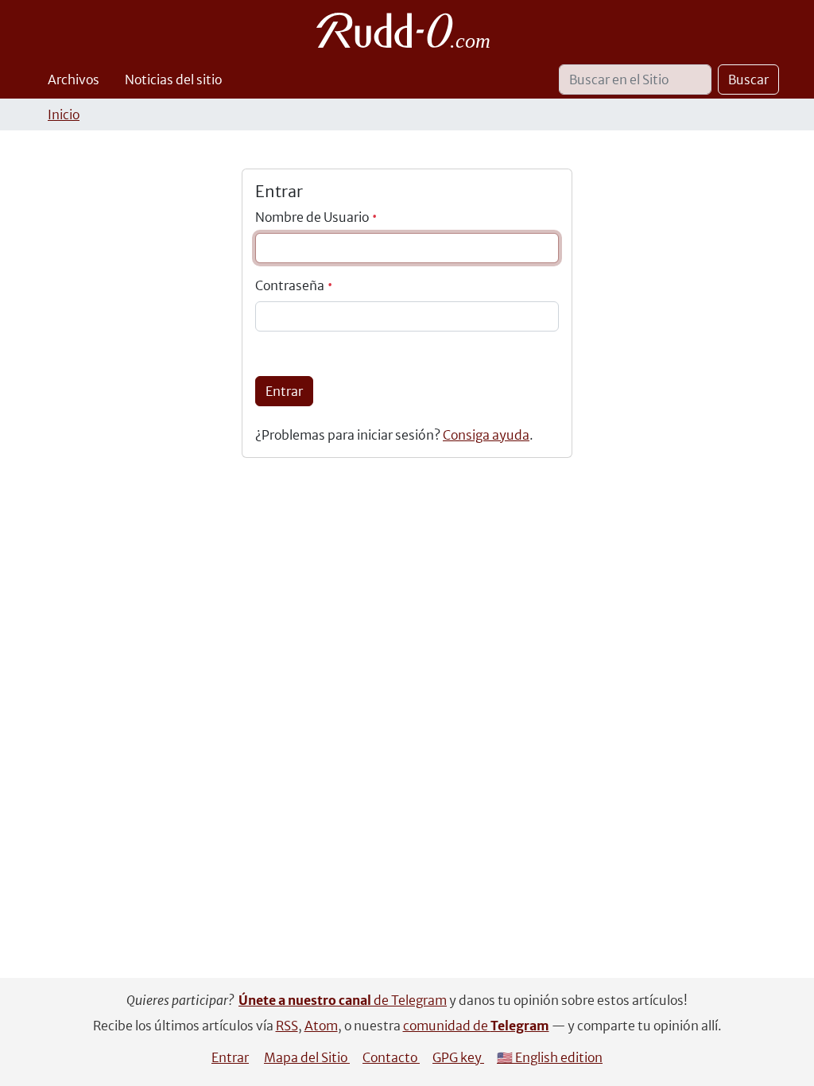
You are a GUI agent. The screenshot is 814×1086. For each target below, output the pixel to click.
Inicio (63, 114)
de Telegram (342, 1000)
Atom (321, 1026)
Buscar (748, 79)
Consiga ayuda (486, 435)
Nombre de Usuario (313, 217)
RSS (287, 1026)
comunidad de (476, 1026)
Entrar (284, 391)
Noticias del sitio (173, 79)
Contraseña (291, 285)
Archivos (73, 79)
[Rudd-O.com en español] (407, 30)
